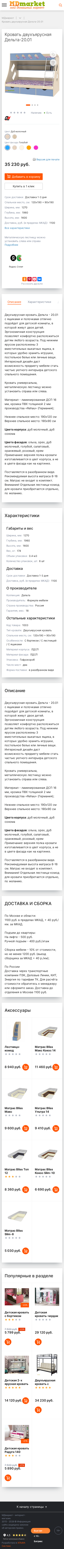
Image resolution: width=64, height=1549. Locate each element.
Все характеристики (17, 227)
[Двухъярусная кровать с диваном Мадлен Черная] (47, 1365)
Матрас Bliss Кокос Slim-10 (45, 1171)
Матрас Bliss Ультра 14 (44, 1109)
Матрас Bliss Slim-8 (14, 1232)
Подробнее (11, 244)
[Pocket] (34, 279)
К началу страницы (31, 1506)
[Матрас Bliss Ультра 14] (47, 1092)
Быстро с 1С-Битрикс (38, 1531)
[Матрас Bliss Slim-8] (17, 1215)
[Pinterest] (29, 279)
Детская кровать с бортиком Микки (17, 1316)
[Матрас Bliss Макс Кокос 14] (47, 1031)
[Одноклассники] (24, 279)
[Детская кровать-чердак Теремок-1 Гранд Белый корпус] (47, 1297)
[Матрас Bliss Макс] (17, 1092)
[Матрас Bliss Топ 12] (17, 1154)
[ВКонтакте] (39, 279)
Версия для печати (47, 159)
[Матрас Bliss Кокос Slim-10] (47, 1154)
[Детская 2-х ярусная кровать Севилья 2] (17, 1365)
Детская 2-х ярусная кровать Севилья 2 (16, 1384)
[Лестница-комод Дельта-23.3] (17, 1031)
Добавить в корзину (26, 176)
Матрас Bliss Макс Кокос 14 (45, 1048)
